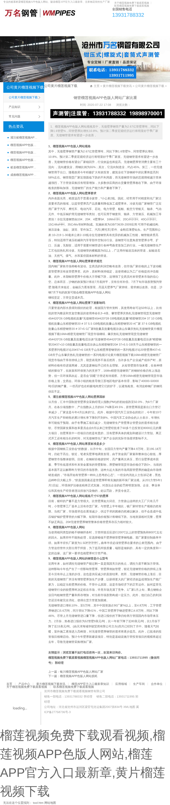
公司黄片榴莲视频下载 (25, 87)
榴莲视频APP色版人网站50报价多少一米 (24, 152)
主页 (97, 86)
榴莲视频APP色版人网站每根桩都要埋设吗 (24, 159)
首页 (8, 23)
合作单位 (146, 23)
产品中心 (22, 23)
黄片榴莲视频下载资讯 (46, 23)
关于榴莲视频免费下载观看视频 (131, 2)
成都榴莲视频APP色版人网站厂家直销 (24, 174)
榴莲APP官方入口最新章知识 (84, 23)
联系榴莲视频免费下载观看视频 (131, 5)
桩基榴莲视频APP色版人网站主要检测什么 (24, 167)
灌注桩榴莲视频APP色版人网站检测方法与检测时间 (24, 137)
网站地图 (50, 802)
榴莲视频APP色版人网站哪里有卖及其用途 (24, 145)
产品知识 (14, 106)
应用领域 (113, 23)
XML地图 (129, 707)
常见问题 (14, 116)
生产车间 (130, 23)
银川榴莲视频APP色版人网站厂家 (81, 671)
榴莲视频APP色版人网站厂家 (102, 657)
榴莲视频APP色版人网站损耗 (78, 676)
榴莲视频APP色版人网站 (95, 292)
